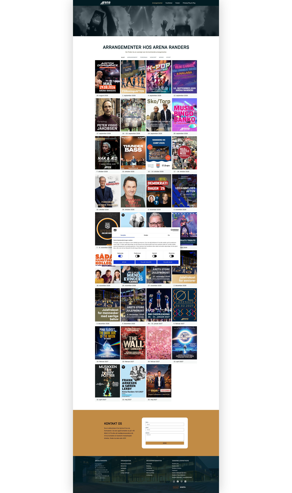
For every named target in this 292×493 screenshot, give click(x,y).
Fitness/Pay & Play (189, 3)
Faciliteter (169, 3)
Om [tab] (169, 235)
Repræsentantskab (126, 463)
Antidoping (149, 475)
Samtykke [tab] (123, 235)
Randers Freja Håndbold (178, 475)
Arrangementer (157, 3)
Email (147, 427)
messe (161, 57)
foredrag (143, 57)
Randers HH (175, 466)
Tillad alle (167, 262)
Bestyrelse (124, 466)
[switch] (137, 256)
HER (124, 438)
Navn (147, 422)
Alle (123, 57)
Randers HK (175, 463)
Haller (122, 470)
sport (168, 57)
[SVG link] (183, 487)
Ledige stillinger (125, 473)
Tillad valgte (146, 262)
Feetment (174, 470)
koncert (153, 57)
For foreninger (150, 470)
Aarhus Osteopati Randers (179, 473)
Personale (149, 463)
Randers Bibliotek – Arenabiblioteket (182, 477)
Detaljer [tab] (146, 235)
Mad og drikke (150, 473)
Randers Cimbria (176, 468)
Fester (177, 3)
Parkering (149, 468)
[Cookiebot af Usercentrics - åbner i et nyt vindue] (172, 230)
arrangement (132, 57)
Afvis (124, 262)
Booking (148, 466)
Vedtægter (123, 468)
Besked (147, 432)
